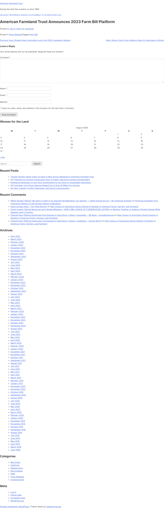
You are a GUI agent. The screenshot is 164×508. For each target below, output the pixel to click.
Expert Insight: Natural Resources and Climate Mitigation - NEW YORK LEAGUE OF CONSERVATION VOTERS (60, 209)
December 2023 (18, 282)
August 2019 (16, 432)
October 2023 (17, 288)
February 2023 (17, 311)
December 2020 (18, 386)
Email (3, 95)
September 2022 (18, 326)
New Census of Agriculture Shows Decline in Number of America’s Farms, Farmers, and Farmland (94, 206)
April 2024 (15, 271)
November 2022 (18, 320)
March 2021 (16, 377)
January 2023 (17, 314)
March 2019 (16, 447)
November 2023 (18, 285)
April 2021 (15, 375)
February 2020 (17, 415)
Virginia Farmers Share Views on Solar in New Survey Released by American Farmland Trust (52, 177)
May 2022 (15, 337)
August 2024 (16, 259)
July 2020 (15, 401)
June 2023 (15, 300)
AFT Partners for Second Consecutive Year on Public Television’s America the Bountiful (50, 179)
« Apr (2, 157)
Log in (13, 492)
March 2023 (16, 308)
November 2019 (18, 424)
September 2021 (18, 360)
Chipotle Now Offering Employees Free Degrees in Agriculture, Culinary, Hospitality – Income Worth (56, 221)
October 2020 (17, 392)
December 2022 (18, 317)
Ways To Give (42, 15)
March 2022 (16, 343)
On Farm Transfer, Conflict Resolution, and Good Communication (40, 188)
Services (57, 15)
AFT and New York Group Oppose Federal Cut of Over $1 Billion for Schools (45, 185)
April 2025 (15, 236)
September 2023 (18, 291)
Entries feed (16, 495)
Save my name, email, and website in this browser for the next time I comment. (38, 108)
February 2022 (17, 346)
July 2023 (15, 297)
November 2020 (18, 389)
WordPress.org (17, 501)
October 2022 (17, 323)
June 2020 (15, 403)
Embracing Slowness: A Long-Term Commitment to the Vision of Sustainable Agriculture (51, 182)
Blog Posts (15, 462)
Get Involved (30, 15)
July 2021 (15, 366)
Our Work (10, 15)
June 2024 (15, 265)
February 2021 (17, 380)
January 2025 (17, 245)
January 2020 (17, 418)
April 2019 (15, 444)
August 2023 (16, 294)
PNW (13, 474)
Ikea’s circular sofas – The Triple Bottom (29, 206)
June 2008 (15, 450)
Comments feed (18, 498)
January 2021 (17, 383)
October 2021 (17, 357)
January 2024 (17, 279)
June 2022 (15, 334)
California (15, 465)
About (3, 15)
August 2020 (16, 398)
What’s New (19, 15)
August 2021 (16, 363)
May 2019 (15, 441)
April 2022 (15, 340)
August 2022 (16, 328)
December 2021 (18, 352)
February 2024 (17, 277)
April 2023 (15, 305)
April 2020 (15, 409)
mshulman (29, 29)
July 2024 (15, 262)
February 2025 (17, 242)
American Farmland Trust (11, 3)
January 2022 (17, 349)
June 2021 (15, 369)
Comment (5, 57)
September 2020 (18, 395)
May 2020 (15, 406)
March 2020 (16, 412)
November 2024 (18, 251)
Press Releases (15, 34)
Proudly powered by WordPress (14, 506)
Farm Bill (34, 34)
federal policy (17, 468)
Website (3, 102)
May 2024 (15, 268)
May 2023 (15, 302)
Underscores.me (53, 506)
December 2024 (18, 248)
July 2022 (15, 331)
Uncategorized (17, 479)
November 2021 (18, 354)
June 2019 (15, 438)
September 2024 (18, 256)
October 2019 (17, 427)
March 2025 (16, 239)
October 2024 (17, 253)
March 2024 (16, 274)
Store (51, 15)
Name (3, 88)
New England (17, 471)
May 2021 (15, 372)
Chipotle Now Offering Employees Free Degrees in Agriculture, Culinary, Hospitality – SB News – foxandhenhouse (62, 215)
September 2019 (18, 429)
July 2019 (15, 435)
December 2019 (18, 421)
